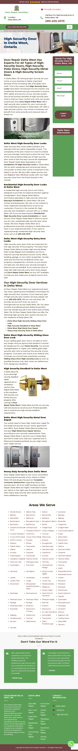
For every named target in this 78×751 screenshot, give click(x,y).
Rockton (29, 606)
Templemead (15, 618)
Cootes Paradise (17, 534)
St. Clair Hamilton (49, 612)
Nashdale (14, 593)
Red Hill (45, 603)
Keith (60, 568)
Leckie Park (15, 581)
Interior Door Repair (44, 712)
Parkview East (16, 599)
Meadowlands (48, 584)
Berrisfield (14, 518)
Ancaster (62, 512)
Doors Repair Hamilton (37, 747)
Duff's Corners (16, 540)
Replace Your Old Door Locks (21, 175)
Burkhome (30, 524)
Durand (45, 540)
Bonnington (15, 521)
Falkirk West (15, 546)
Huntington (15, 565)
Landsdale (30, 578)
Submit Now (63, 114)
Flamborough (47, 546)
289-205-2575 (55, 21)
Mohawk (61, 587)
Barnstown (30, 515)
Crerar (60, 534)
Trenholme (46, 618)
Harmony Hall (15, 562)
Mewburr (62, 584)
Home (6, 31)
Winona (61, 624)
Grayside (29, 553)
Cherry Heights (48, 531)
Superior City (63, 615)
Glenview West (64, 549)
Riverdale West (16, 606)
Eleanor (13, 543)
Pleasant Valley (48, 599)
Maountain (14, 584)
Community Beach (65, 531)
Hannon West (63, 559)
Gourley (13, 553)
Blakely (61, 518)
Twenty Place (63, 618)
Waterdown (31, 621)
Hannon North (32, 559)
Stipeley (13, 615)
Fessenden (30, 546)
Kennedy (13, 571)
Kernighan (30, 571)
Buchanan (14, 524)
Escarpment (47, 543)
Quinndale (62, 599)
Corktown (30, 534)
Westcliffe (62, 621)
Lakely (12, 578)
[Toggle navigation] (69, 27)
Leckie (60, 578)
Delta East (46, 537)
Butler (44, 524)
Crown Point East (17, 537)
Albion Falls (31, 512)
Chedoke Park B (33, 531)
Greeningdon (15, 556)
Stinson (61, 612)
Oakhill (61, 596)
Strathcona (30, 615)
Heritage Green (32, 562)
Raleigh (13, 603)
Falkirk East (63, 543)
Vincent (13, 621)
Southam (62, 609)
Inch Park (30, 565)
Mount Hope (47, 590)
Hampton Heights (17, 559)
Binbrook (30, 518)
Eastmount (62, 540)
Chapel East (47, 528)
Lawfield (45, 578)
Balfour (13, 515)
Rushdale (14, 609)
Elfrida (28, 543)
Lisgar (28, 581)
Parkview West (32, 599)
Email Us (60, 710)
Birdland (45, 518)
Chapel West (63, 528)
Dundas (29, 540)
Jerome (61, 565)
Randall (29, 603)
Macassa (62, 581)
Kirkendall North (65, 571)
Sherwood (46, 609)
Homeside (62, 562)
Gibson (61, 546)
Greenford (46, 553)
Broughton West (49, 521)
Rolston (45, 606)
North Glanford (64, 593)
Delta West (62, 537)
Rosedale (62, 606)
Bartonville (46, 515)
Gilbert (13, 549)
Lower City (46, 581)
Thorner (29, 618)
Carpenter (62, 524)
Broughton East (32, 521)
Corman (45, 534)
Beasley (61, 515)
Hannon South (48, 559)
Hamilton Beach (64, 556)
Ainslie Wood (15, 512)
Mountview (62, 590)
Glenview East (48, 549)
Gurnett (45, 556)
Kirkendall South (65, 574)
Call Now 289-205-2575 (17, 27)
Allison (45, 512)
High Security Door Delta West (34, 31)
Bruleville (62, 521)
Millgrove (46, 587)
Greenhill (61, 553)
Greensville (30, 556)
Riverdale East (64, 603)
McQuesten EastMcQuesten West (33, 586)
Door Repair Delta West (16, 31)
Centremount (31, 528)
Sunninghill (46, 615)
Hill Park (45, 562)
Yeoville (13, 628)
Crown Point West (33, 537)
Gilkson (29, 549)
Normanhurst (31, 593)
